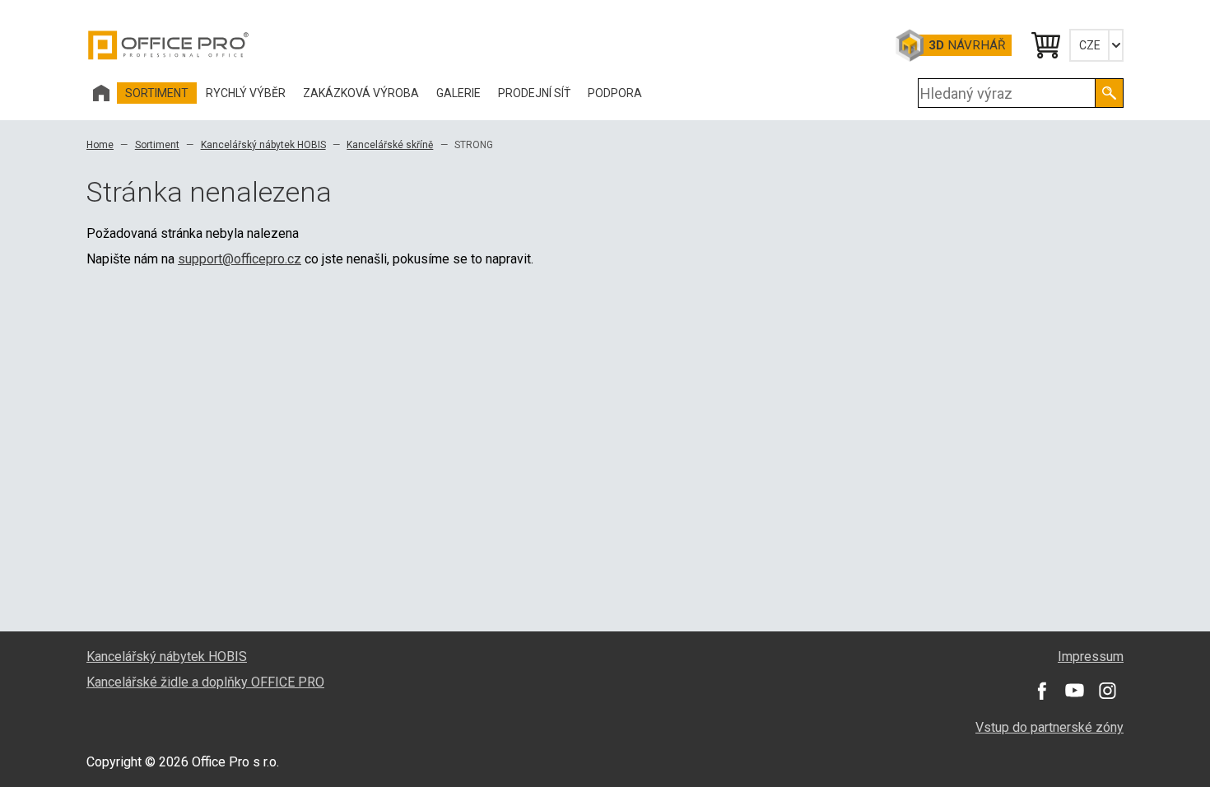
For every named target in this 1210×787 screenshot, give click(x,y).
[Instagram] (1107, 690)
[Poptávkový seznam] (1044, 45)
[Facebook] (1041, 690)
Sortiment (157, 145)
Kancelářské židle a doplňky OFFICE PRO (205, 682)
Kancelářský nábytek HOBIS (263, 145)
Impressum (1091, 656)
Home (100, 145)
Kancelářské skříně (390, 145)
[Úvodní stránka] (101, 93)
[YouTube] (1074, 690)
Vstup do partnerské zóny (1049, 727)
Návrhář (966, 45)
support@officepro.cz (239, 259)
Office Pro (168, 45)
